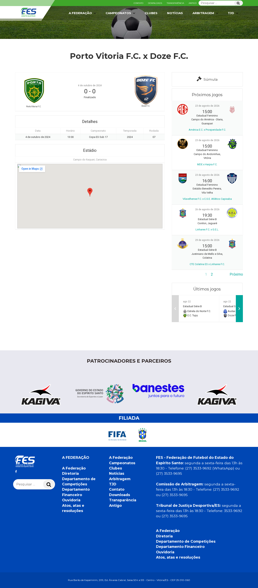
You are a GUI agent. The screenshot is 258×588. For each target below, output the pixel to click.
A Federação (74, 468)
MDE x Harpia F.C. (207, 164)
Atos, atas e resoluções (178, 557)
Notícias (175, 13)
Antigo (193, 3)
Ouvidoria (71, 500)
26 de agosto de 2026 (207, 209)
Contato (138, 3)
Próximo (236, 274)
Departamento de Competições (185, 541)
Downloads (155, 3)
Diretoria (70, 473)
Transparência (175, 3)
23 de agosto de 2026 (207, 105)
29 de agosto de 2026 (207, 240)
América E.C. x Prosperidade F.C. (207, 129)
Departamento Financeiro (180, 546)
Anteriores (180, 274)
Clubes (151, 13)
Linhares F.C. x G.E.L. (207, 229)
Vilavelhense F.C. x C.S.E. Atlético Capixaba (207, 198)
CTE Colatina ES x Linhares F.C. (207, 264)
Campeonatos (118, 13)
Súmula (211, 79)
